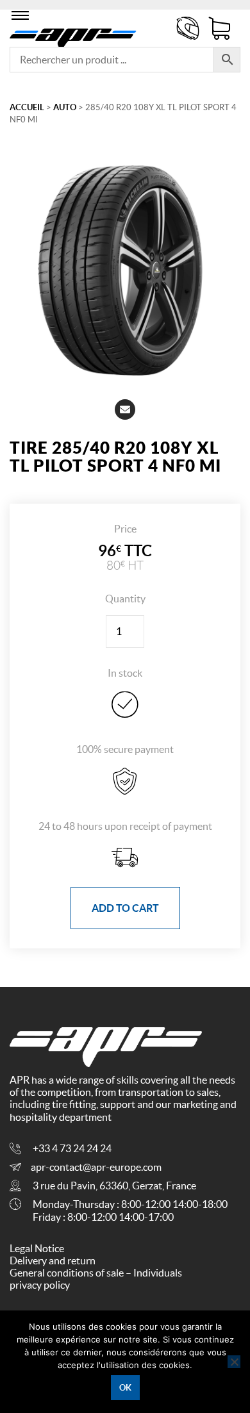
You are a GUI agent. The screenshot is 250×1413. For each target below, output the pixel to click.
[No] (234, 1361)
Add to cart (125, 908)
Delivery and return (53, 1260)
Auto (64, 107)
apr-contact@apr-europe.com (96, 1167)
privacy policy (40, 1285)
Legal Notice (37, 1248)
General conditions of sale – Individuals (96, 1272)
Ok (125, 1387)
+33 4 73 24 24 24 (72, 1148)
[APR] (73, 35)
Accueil (27, 107)
